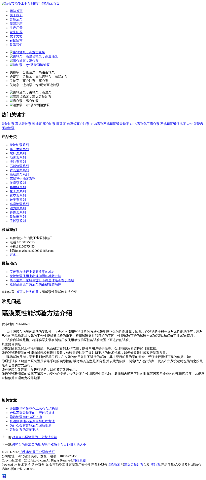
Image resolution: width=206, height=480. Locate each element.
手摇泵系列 (18, 221)
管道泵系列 (18, 212)
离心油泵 (49, 123)
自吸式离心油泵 (78, 123)
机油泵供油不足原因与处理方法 (32, 421)
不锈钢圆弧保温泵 (173, 123)
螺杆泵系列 (18, 153)
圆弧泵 (61, 123)
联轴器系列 (18, 216)
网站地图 (79, 460)
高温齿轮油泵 (133, 464)
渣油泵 (37, 123)
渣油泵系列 (18, 161)
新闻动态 (16, 23)
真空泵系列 (18, 195)
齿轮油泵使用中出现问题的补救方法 (35, 276)
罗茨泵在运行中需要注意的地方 (32, 271)
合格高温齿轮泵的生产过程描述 (32, 412)
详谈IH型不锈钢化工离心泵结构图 (34, 408)
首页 (19, 292)
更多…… (16, 255)
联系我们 (16, 44)
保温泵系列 (18, 183)
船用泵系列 (18, 187)
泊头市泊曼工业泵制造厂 (37, 452)
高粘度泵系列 (19, 174)
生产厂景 (16, 28)
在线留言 (16, 40)
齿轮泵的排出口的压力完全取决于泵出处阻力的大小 (49, 444)
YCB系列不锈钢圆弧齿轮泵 (109, 123)
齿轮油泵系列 (19, 145)
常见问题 (16, 32)
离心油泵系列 (19, 149)
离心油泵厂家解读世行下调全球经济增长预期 (42, 280)
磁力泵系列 (18, 208)
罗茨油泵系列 (19, 170)
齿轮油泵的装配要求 (24, 429)
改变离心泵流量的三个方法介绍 (34, 437)
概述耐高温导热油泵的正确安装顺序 (35, 284)
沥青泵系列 (18, 157)
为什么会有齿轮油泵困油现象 (31, 425)
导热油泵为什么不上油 (26, 417)
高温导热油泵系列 (22, 178)
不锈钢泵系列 (19, 166)
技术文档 (16, 36)
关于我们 (16, 15)
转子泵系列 (18, 199)
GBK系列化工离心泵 (145, 123)
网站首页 (16, 11)
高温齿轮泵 (23, 123)
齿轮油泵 (16, 19)
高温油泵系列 (19, 204)
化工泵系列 (18, 191)
